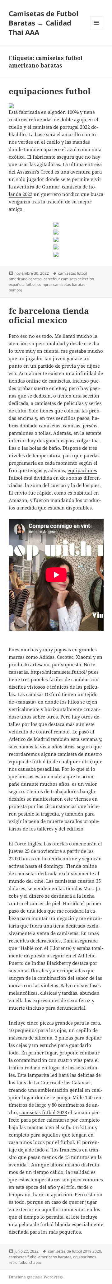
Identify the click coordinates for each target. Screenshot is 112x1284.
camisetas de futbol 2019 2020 (74, 1251)
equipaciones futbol (50, 91)
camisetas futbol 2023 (43, 1112)
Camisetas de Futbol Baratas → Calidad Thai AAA (43, 23)
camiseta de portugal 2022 (61, 127)
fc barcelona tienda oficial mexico (49, 315)
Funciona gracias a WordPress (36, 1277)
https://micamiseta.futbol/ (58, 672)
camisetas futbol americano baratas (40, 1256)
